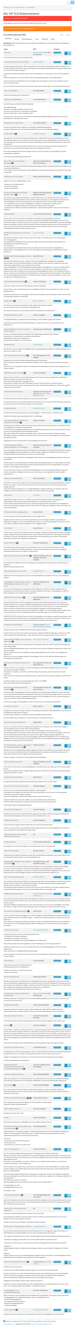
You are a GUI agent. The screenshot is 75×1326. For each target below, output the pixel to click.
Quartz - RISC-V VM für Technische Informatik (16, 786)
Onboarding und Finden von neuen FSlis (15, 571)
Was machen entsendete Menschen (14, 1047)
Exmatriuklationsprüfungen (11, 1005)
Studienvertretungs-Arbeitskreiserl (13, 391)
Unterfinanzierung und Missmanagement (15, 1098)
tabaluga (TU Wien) (38, 395)
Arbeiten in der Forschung (11, 930)
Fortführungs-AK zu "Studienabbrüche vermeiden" (18, 1226)
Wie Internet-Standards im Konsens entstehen (16, 62)
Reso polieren (8, 495)
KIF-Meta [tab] (16, 39)
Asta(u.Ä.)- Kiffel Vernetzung (11, 1109)
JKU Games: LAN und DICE (11, 706)
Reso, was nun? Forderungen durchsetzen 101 (17, 663)
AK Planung (7, 52)
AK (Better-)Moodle (9, 214)
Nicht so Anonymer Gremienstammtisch (15, 722)
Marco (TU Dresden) (38, 233)
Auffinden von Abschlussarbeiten (13, 478)
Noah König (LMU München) (40, 930)
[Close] (70, 18)
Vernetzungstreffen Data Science (13, 762)
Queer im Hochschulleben (11, 91)
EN (72, 2)
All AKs (61, 35)
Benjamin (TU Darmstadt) (40, 52)
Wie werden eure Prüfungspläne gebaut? (15, 911)
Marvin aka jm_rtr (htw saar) (40, 639)
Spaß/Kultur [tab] (45, 39)
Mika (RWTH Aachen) (38, 877)
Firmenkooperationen (10, 408)
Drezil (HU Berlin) (38, 344)
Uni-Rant (6, 1117)
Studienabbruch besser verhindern (14, 373)
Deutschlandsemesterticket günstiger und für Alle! (17, 256)
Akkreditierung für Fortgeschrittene (13, 123)
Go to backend (7, 1324)
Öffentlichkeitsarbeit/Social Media (13, 315)
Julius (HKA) (36, 495)
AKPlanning (7, 7)
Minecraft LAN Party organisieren (13, 809)
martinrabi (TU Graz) (44, 393)
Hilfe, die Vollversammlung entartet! (14, 877)
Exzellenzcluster (8, 301)
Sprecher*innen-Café (10, 543)
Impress (33, 1324)
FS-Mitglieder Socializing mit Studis (13, 894)
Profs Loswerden (8, 960)
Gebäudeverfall (8, 1085)
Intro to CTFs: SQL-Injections (11, 1149)
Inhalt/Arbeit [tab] (8, 38)
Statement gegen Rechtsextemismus (14, 281)
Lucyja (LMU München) (39, 894)
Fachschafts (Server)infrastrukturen (13, 777)
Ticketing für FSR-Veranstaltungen (13, 625)
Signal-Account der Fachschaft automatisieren (16, 556)
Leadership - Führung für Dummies (13, 1016)
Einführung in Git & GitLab (11, 820)
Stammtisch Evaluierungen (11, 851)
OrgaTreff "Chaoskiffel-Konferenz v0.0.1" (15, 1262)
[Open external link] (69, 53)
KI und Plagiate (8, 528)
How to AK (7, 1025)
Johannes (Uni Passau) (39, 134)
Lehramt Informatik (9, 134)
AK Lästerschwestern (10, 1310)
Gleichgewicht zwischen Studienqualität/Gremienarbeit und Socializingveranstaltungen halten (14, 1067)
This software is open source (44, 1324)
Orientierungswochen (10, 842)
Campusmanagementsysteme (12, 1195)
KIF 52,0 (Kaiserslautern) (18, 7)
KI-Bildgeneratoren (9, 344)
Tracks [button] (67, 35)
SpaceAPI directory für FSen (11, 977)
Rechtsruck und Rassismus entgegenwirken (16, 512)
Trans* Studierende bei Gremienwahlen (15, 355)
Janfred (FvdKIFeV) (38, 62)
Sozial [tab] (37, 39)
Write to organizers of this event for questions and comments (30, 1321)
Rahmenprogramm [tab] (27, 39)
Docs (13, 1324)
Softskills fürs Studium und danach (13, 597)
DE (68, 2)
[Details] (66, 53)
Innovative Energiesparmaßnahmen (14, 1074)
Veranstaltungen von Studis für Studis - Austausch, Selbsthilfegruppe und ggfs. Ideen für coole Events (17, 584)
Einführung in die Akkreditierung (13, 99)
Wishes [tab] (53, 39)
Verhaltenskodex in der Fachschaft (13, 176)
